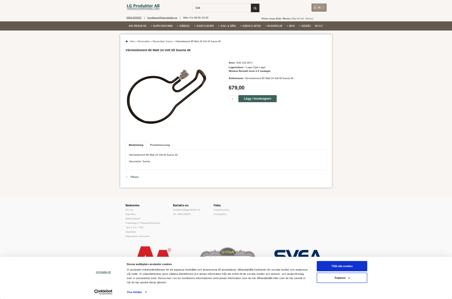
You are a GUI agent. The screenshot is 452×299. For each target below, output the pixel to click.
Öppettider (131, 232)
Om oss (130, 209)
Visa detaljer (134, 292)
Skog (292, 26)
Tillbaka (133, 176)
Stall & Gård (228, 26)
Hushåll (306, 26)
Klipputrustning (163, 26)
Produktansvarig (160, 144)
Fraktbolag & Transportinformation (143, 223)
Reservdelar (274, 26)
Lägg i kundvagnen (257, 98)
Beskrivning (136, 144)
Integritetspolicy (222, 209)
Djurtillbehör (205, 26)
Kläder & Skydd (252, 26)
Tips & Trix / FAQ (135, 227)
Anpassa (340, 277)
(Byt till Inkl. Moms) (302, 18)
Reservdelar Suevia (163, 41)
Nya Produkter (137, 26)
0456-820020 (133, 17)
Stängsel (185, 26)
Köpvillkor (131, 214)
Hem (132, 41)
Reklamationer (133, 218)
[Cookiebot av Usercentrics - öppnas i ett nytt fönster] (103, 292)
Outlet (319, 26)
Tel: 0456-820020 (182, 214)
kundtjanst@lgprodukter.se (162, 17)
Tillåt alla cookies (342, 266)
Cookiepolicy (220, 214)
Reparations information (138, 236)
